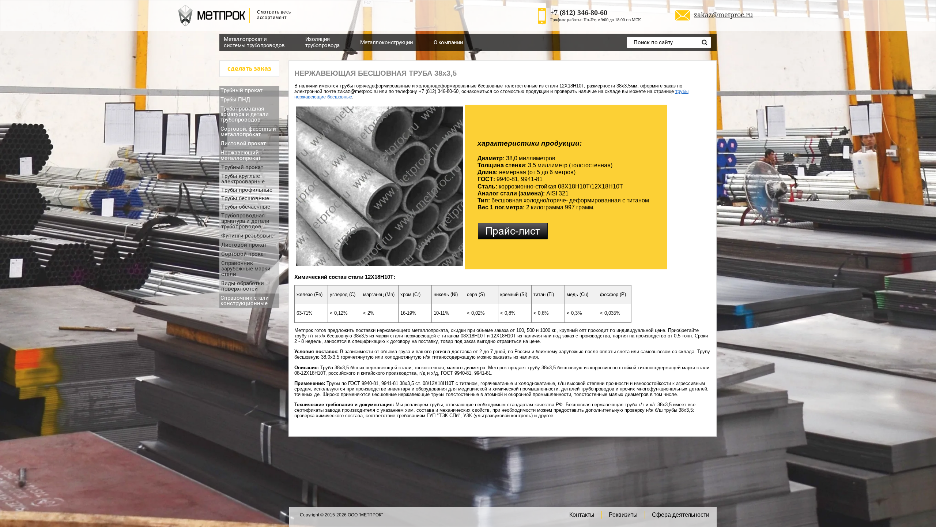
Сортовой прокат (243, 254)
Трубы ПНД (235, 99)
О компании (448, 42)
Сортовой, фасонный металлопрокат (248, 132)
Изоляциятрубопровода (322, 42)
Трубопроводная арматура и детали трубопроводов (244, 114)
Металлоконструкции (386, 42)
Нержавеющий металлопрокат (240, 155)
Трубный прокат (241, 90)
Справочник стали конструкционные (244, 301)
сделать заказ (249, 68)
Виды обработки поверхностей (242, 286)
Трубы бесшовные (245, 198)
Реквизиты (623, 515)
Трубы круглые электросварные (243, 179)
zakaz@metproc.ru (723, 14)
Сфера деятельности (680, 515)
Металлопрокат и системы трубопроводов (254, 42)
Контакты (582, 515)
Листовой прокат (243, 143)
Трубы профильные (246, 190)
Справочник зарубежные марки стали (246, 268)
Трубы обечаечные (245, 206)
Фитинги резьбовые (247, 235)
